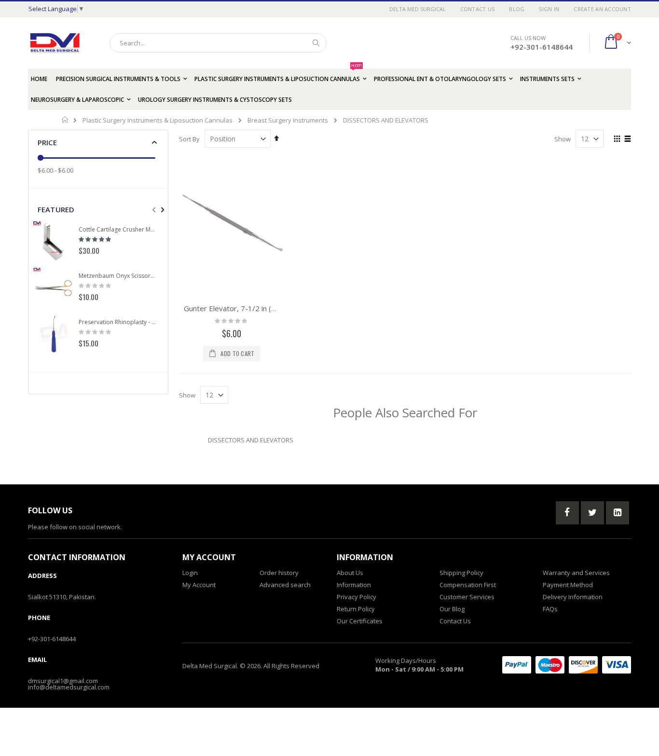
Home (65, 119)
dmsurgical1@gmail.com (63, 680)
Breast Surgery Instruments (287, 120)
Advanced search (285, 584)
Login (190, 572)
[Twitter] (592, 512)
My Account (199, 584)
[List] (627, 139)
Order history (279, 572)
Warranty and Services (576, 572)
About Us (350, 572)
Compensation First (467, 584)
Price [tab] (47, 142)
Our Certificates (360, 621)
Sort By (189, 139)
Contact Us (477, 9)
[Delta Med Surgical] (55, 43)
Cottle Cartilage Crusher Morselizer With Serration (118, 230)
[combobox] (218, 43)
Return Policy (356, 609)
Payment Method (568, 584)
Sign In (549, 9)
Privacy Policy (356, 596)
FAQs (550, 609)
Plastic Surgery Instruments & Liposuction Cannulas (157, 120)
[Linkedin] (617, 512)
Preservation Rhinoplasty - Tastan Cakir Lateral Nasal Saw (118, 322)
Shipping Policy (461, 572)
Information (354, 584)
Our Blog (452, 609)
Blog (516, 9)
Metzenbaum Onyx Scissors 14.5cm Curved (118, 276)
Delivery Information (573, 596)
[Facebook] (567, 512)
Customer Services (466, 596)
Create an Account (602, 9)
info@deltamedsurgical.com (69, 687)
